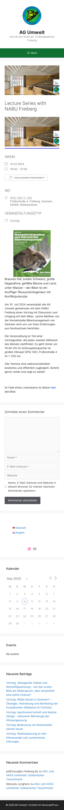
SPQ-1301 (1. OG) (21, 197)
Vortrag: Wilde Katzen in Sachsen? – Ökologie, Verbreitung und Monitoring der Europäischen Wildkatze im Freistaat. (32, 703)
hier (53, 387)
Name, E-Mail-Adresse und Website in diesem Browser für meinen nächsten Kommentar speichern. (32, 486)
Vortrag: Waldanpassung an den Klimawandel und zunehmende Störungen (26, 737)
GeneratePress (50, 804)
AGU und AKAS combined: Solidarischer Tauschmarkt (30, 775)
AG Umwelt (32, 32)
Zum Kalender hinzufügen (28, 178)
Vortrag (14, 220)
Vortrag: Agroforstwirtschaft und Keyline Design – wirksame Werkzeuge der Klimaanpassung (31, 716)
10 (24, 601)
